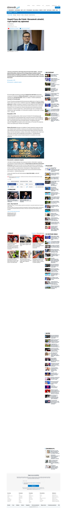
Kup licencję (17, 177)
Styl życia (41, 501)
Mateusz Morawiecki (15, 181)
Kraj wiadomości (40, 233)
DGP (43, 5)
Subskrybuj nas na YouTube (14, 28)
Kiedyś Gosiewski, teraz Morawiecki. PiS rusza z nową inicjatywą (25, 200)
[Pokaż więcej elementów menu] (59, 10)
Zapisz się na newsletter (25, 28)
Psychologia (41, 500)
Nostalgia (20, 502)
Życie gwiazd (31, 499)
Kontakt (8, 505)
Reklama (17, 505)
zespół (30, 181)
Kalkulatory (54, 493)
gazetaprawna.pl (54, 5)
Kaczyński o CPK (11, 80)
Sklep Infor (9, 501)
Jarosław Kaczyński (24, 181)
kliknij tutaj (38, 489)
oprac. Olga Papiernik (10, 23)
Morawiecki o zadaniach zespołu (14, 82)
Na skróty (9, 493)
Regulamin (28, 505)
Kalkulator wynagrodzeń (55, 501)
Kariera (22, 505)
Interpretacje (9, 500)
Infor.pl (8, 494)
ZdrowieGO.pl (48, 5)
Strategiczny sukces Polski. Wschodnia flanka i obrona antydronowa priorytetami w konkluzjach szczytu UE (11, 214)
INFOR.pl (28, 5)
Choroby (41, 499)
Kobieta (30, 494)
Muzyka (30, 501)
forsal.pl (33, 5)
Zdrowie (20, 500)
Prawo (41, 494)
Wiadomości (10, 12)
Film (29, 500)
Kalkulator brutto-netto (55, 500)
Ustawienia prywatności (52, 505)
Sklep (59, 5)
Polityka (15, 12)
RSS (59, 505)
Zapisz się (33, 485)
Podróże (20, 501)
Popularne (34, 233)
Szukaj (58, 7)
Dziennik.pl (21, 493)
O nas (13, 505)
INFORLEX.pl (38, 5)
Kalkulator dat (54, 494)
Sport (19, 499)
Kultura (30, 502)
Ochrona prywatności (35, 505)
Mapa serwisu (43, 505)
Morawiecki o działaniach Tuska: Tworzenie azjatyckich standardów (13, 200)
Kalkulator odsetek (55, 499)
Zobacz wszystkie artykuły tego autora (13, 211)
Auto (19, 494)
